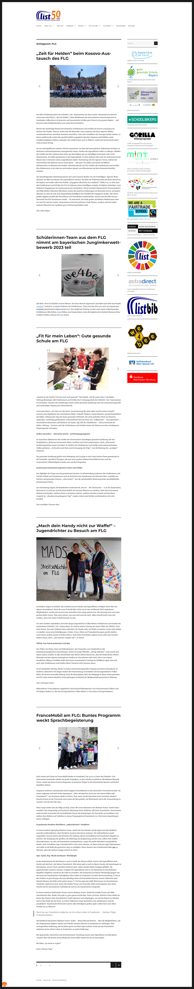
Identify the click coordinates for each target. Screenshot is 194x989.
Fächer (81, 26)
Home (38, 26)
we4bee (40, 306)
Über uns (48, 26)
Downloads (120, 26)
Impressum (47, 980)
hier (61, 315)
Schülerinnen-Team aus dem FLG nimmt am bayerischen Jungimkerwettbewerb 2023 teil (78, 242)
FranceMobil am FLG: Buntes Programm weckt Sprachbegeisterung (78, 718)
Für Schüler (93, 26)
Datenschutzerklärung (59, 980)
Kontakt (131, 26)
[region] (78, 86)
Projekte (69, 26)
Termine (60, 26)
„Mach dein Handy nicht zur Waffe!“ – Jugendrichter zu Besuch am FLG (75, 528)
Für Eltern (107, 26)
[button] (39, 86)
